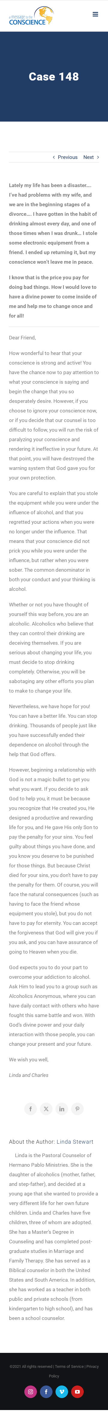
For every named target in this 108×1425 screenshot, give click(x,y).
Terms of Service (69, 1366)
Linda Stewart (75, 1142)
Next (88, 157)
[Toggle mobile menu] (96, 14)
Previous (68, 157)
